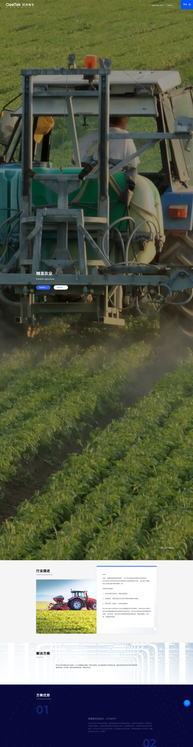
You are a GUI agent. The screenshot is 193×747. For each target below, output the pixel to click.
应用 (166, 548)
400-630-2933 (157, 5)
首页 (162, 548)
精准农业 (171, 548)
